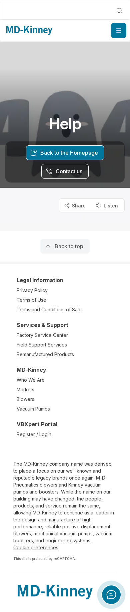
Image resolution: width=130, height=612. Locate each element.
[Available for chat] (111, 594)
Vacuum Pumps (33, 409)
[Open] (118, 30)
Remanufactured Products (45, 354)
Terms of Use (31, 300)
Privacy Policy (32, 290)
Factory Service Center (42, 335)
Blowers (25, 399)
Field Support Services (42, 344)
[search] (119, 10)
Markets (25, 389)
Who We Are (31, 380)
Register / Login (34, 434)
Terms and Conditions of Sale (49, 309)
